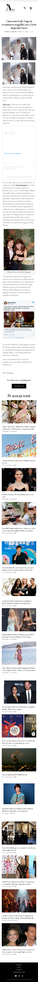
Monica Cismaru (11, 31)
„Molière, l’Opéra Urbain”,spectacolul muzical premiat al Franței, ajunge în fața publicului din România (18, 918)
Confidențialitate (19, 972)
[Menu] (31, 8)
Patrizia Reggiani (21, 185)
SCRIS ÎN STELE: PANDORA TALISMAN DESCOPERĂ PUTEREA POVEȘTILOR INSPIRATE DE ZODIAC (16, 603)
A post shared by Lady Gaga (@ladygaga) (19, 177)
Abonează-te (19, 386)
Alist (19, 967)
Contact (19, 965)
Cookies (19, 969)
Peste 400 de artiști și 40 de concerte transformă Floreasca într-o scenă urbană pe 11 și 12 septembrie (18, 743)
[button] (25, 8)
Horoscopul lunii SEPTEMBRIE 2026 (14, 775)
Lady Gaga (6, 104)
